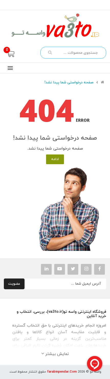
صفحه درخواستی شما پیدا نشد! (69, 83)
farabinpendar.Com (62, 372)
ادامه (55, 159)
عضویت (14, 283)
